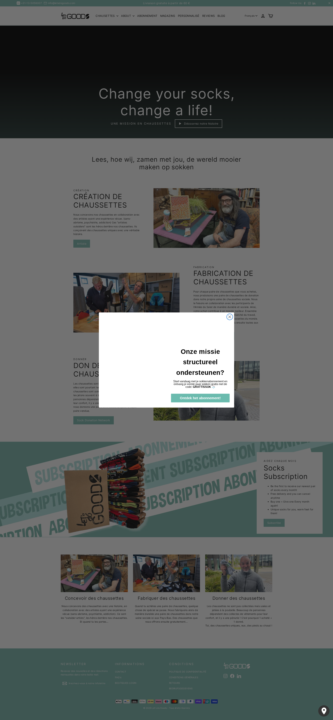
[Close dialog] (230, 317)
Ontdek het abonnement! (200, 398)
